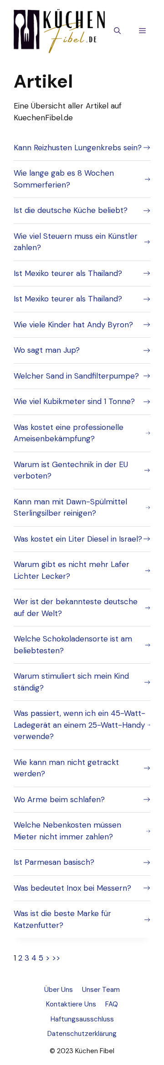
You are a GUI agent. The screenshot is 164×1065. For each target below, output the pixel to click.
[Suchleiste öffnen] (117, 31)
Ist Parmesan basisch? (54, 862)
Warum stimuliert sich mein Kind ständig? (71, 682)
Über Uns (58, 989)
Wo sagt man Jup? (47, 350)
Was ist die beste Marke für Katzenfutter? (62, 919)
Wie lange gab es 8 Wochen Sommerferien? (64, 179)
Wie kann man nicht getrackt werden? (66, 768)
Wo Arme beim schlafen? (59, 799)
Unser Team (101, 989)
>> (56, 958)
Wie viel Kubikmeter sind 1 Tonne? (74, 401)
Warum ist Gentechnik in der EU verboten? (71, 470)
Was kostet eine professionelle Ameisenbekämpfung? (68, 433)
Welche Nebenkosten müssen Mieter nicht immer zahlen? (67, 831)
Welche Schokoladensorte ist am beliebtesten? (73, 645)
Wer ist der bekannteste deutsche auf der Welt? (76, 607)
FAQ (111, 1004)
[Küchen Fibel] (59, 30)
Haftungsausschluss (82, 1019)
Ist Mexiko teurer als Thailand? (68, 273)
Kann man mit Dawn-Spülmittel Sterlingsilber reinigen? (70, 507)
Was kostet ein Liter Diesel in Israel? (78, 539)
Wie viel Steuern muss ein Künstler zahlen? (76, 242)
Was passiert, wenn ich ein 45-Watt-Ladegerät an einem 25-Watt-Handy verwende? (79, 724)
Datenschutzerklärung (82, 1033)
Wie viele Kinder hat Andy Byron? (73, 325)
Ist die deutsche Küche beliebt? (71, 210)
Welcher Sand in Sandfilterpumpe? (76, 376)
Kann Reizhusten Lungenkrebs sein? (78, 148)
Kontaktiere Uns (71, 1004)
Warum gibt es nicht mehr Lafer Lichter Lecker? (71, 570)
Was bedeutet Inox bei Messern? (72, 888)
